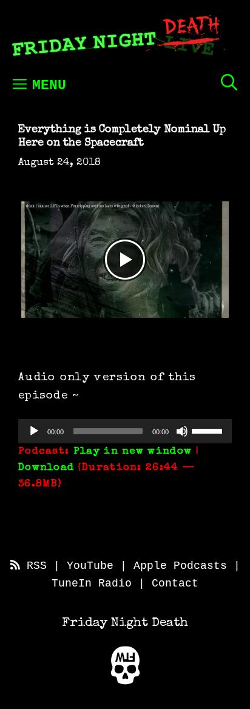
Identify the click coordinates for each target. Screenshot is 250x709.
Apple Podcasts (180, 566)
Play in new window (132, 451)
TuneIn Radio (92, 583)
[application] (125, 431)
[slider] (209, 430)
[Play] (34, 431)
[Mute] (182, 431)
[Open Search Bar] (229, 82)
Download (46, 468)
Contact (175, 583)
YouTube (90, 566)
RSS (33, 566)
